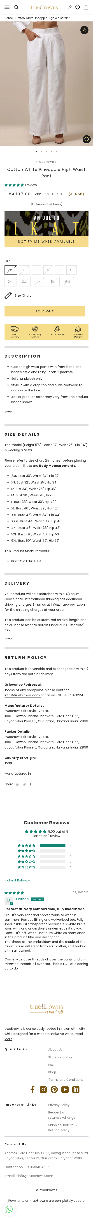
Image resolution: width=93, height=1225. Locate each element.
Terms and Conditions (65, 1079)
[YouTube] (65, 1089)
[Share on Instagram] (24, 784)
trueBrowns (46, 162)
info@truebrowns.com (23, 695)
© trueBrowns (46, 1190)
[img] (14, 893)
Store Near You (60, 1057)
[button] (15, 185)
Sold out (44, 311)
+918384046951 (38, 1167)
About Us (55, 1049)
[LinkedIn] (75, 1089)
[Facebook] (30, 784)
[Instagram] (43, 1089)
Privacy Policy (59, 1105)
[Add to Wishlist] (87, 139)
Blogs (52, 1072)
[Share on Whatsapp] (17, 784)
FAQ (51, 1064)
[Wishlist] (77, 7)
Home (9, 18)
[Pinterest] (54, 1089)
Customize (74, 625)
